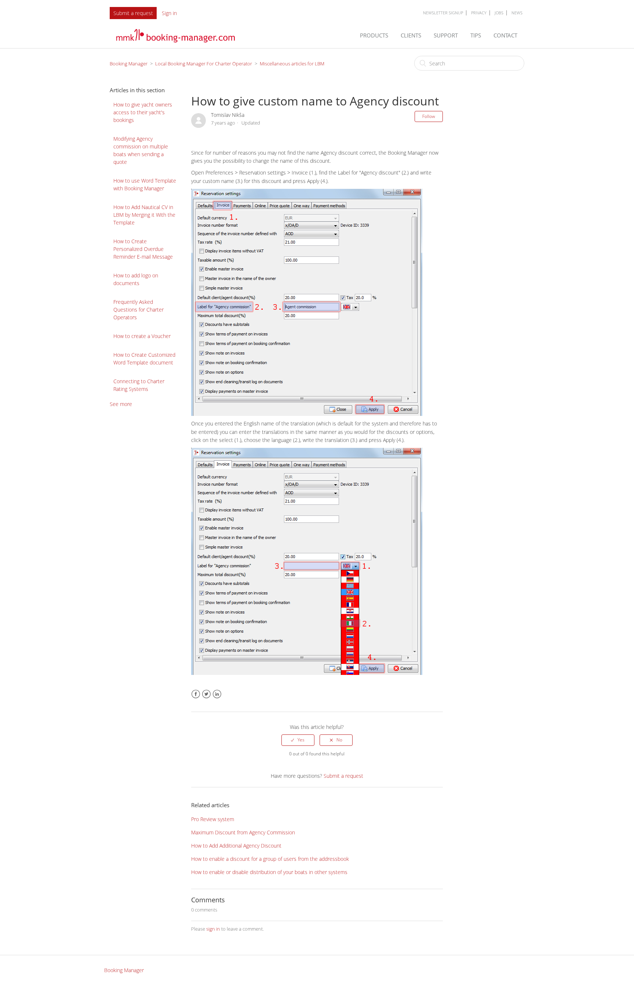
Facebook (195, 694)
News (516, 12)
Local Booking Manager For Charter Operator (203, 63)
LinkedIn (217, 694)
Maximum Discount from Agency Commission (243, 832)
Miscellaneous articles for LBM (292, 63)
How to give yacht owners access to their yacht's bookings (142, 112)
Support (446, 35)
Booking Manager (128, 63)
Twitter (206, 694)
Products (375, 35)
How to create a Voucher (142, 335)
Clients (412, 35)
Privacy (479, 12)
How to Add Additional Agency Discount (236, 845)
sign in (213, 928)
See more (121, 403)
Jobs (499, 12)
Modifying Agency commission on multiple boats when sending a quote (140, 150)
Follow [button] (428, 116)
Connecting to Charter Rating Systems (138, 385)
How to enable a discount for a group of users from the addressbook (270, 858)
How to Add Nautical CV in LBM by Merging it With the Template (144, 215)
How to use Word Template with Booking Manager (144, 184)
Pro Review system (212, 819)
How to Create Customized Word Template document (144, 358)
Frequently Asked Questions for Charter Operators (138, 309)
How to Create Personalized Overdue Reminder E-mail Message (143, 249)
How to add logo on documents (135, 279)
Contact (506, 35)
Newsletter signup (443, 12)
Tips (476, 35)
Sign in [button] (169, 13)
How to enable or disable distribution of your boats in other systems (269, 872)
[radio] (297, 739)
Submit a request (133, 13)
